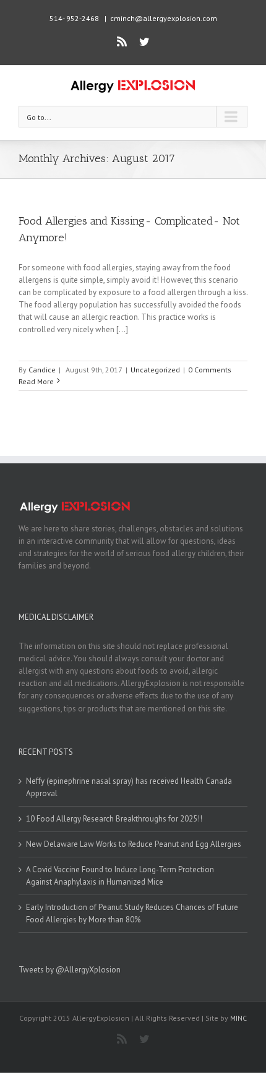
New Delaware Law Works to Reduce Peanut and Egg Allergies (133, 844)
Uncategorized (155, 369)
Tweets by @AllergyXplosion (70, 969)
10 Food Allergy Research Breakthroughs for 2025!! (114, 818)
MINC (238, 1018)
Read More (36, 381)
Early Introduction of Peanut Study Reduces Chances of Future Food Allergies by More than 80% (132, 913)
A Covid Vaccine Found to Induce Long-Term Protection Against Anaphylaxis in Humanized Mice (120, 875)
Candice (42, 369)
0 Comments (209, 369)
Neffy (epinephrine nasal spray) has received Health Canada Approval (129, 787)
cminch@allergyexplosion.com (163, 18)
